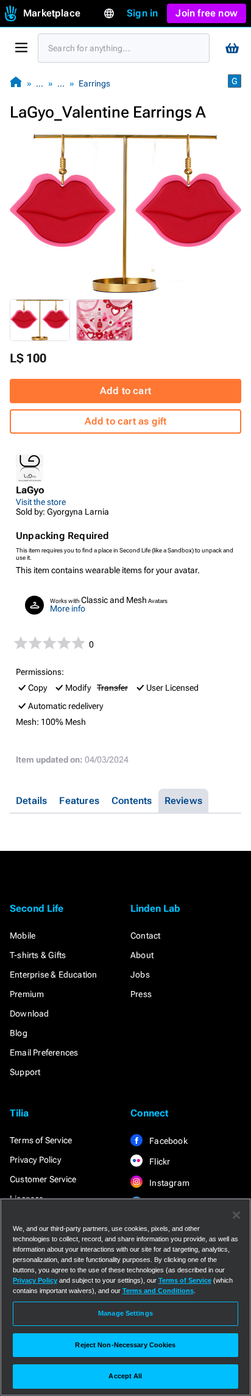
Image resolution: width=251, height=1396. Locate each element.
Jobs (140, 974)
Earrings (94, 83)
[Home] (16, 83)
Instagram (168, 1183)
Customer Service (43, 1179)
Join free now (206, 13)
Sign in (142, 13)
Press (141, 994)
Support (25, 1072)
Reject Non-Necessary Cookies (125, 1344)
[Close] (236, 1215)
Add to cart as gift (126, 421)
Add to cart (125, 391)
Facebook (167, 1141)
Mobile (22, 935)
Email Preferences (44, 1052)
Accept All (125, 1376)
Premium (27, 994)
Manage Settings (125, 1313)
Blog (18, 1033)
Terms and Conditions (158, 1290)
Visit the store (41, 502)
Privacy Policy (35, 1160)
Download (29, 1013)
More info (67, 608)
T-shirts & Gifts (38, 955)
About (142, 955)
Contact (145, 935)
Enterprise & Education (53, 974)
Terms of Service (41, 1140)
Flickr (158, 1161)
